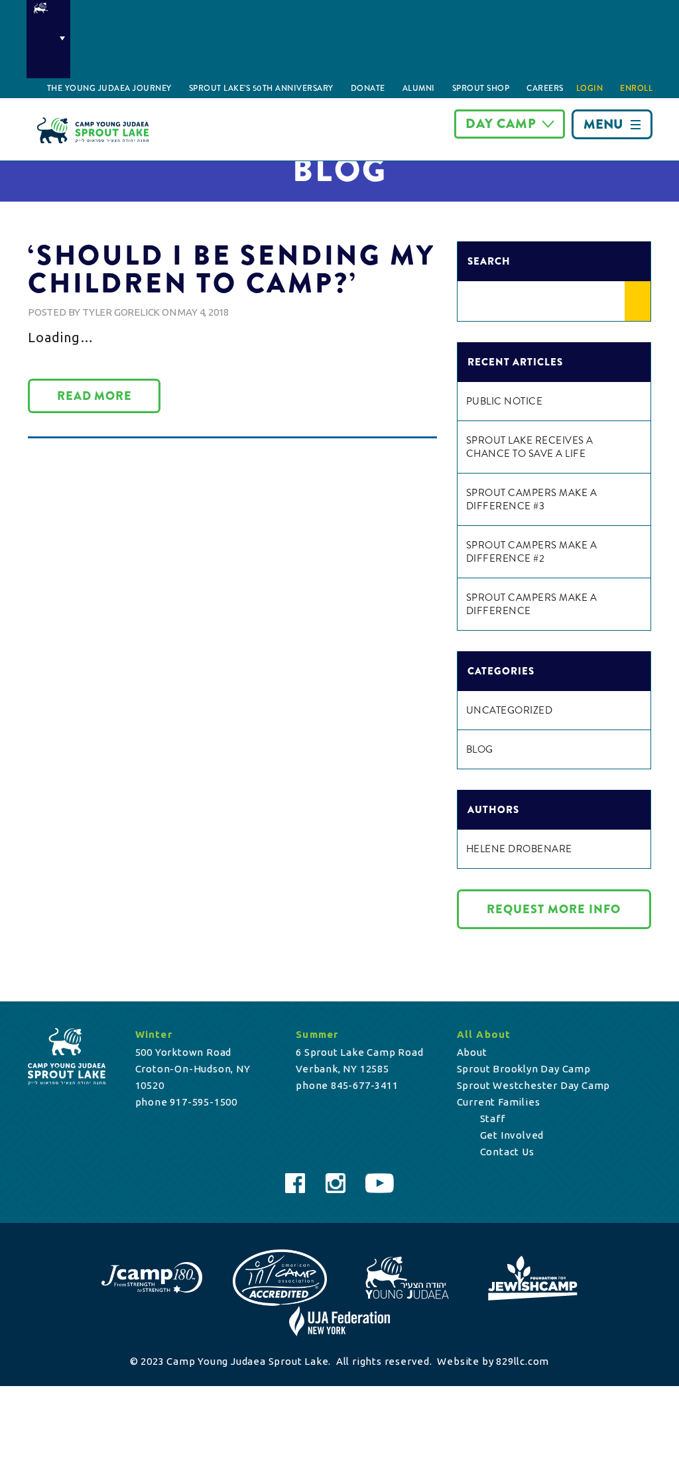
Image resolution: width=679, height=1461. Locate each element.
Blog (479, 749)
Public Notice (504, 401)
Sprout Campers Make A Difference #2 (531, 552)
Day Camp (500, 123)
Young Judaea (48, 39)
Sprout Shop (481, 88)
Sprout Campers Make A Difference (531, 604)
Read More (94, 396)
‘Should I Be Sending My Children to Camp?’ (231, 269)
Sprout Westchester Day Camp (534, 1085)
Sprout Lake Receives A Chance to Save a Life (529, 447)
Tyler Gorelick (121, 312)
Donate (368, 88)
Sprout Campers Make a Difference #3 (531, 499)
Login (589, 88)
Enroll (636, 88)
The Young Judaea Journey (109, 88)
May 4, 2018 (203, 312)
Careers (545, 88)
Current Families (498, 1102)
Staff (492, 1118)
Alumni (418, 88)
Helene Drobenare (519, 849)
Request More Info (554, 909)
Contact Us (507, 1151)
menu (603, 124)
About (472, 1052)
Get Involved (512, 1135)
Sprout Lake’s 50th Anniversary (261, 88)
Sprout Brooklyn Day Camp (524, 1068)
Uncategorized (509, 710)
